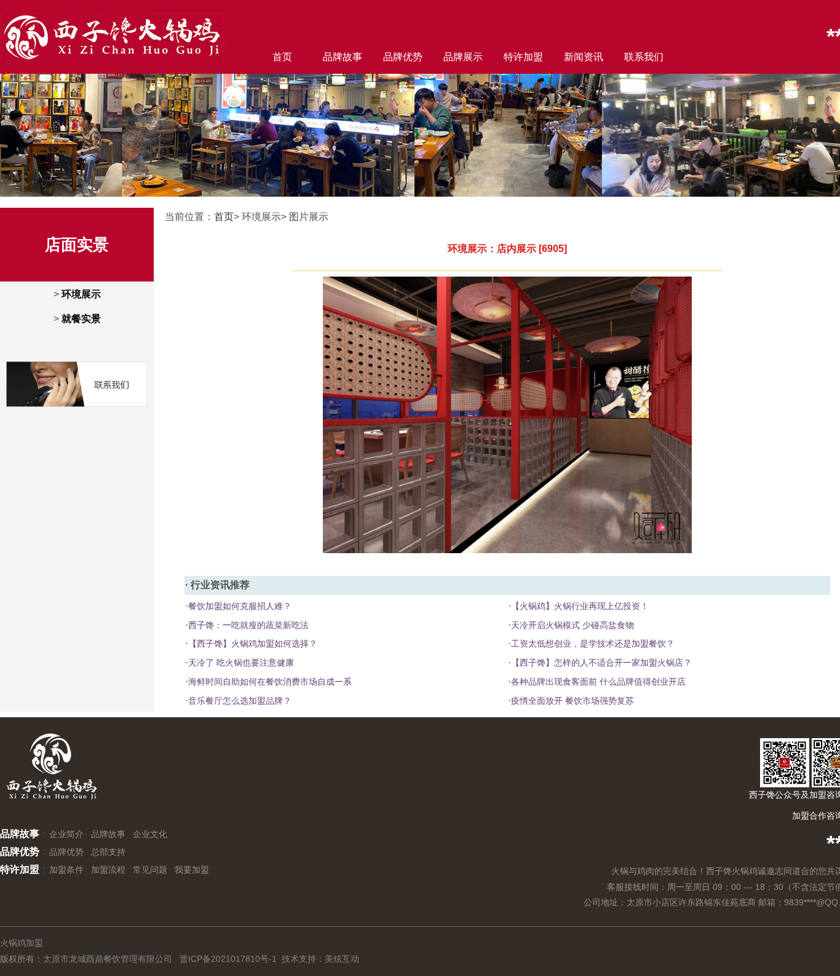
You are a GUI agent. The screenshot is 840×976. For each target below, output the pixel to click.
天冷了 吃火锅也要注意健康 (241, 662)
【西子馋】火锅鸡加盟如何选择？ (252, 643)
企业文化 (150, 834)
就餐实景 (81, 318)
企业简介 (66, 834)
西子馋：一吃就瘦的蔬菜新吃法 (248, 625)
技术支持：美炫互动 (320, 959)
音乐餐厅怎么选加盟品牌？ (239, 701)
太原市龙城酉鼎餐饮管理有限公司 (107, 959)
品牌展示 (463, 57)
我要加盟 (192, 870)
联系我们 (644, 57)
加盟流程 (108, 870)
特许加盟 (523, 57)
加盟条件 (66, 870)
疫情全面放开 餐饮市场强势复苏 (572, 701)
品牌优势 (402, 57)
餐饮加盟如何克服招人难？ (239, 606)
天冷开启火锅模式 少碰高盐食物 (572, 625)
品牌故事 (342, 57)
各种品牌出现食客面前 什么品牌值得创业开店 (598, 682)
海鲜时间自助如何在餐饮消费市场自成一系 (270, 682)
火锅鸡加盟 (21, 943)
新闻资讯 (583, 57)
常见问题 (150, 870)
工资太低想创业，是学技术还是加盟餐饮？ (593, 643)
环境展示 (81, 294)
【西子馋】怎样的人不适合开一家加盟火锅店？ (601, 662)
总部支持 (108, 852)
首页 (282, 57)
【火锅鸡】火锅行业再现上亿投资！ (580, 606)
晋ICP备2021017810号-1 (228, 959)
